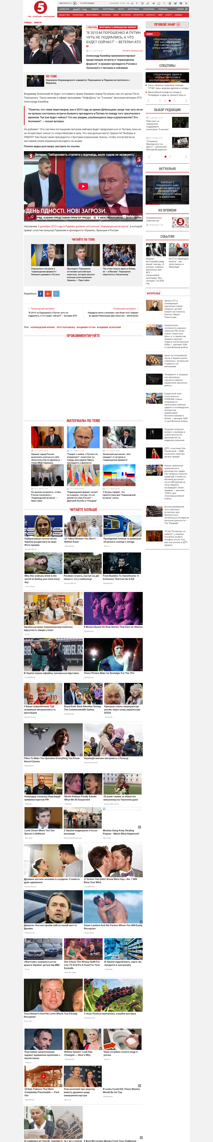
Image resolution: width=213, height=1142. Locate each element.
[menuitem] (64, 9)
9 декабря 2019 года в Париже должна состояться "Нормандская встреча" (83, 226)
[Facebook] (137, 3)
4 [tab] (174, 101)
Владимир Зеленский (109, 327)
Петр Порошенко (66, 327)
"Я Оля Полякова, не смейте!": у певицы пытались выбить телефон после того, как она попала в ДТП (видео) (175, 538)
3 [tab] (170, 101)
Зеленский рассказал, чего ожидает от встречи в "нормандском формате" (117, 457)
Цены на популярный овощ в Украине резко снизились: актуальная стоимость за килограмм (176, 361)
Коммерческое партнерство (154, 219)
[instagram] (142, 3)
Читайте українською (132, 50)
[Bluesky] (175, 3)
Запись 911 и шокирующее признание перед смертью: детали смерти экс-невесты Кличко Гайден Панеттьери (174, 309)
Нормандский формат (43, 327)
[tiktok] (148, 3)
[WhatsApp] (159, 3)
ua (128, 3)
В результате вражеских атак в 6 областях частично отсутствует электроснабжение (164, 88)
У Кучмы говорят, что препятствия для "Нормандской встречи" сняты (119, 495)
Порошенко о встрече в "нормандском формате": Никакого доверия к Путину (45, 271)
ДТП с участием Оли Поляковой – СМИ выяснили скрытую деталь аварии (174, 452)
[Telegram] (153, 3)
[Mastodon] (170, 3)
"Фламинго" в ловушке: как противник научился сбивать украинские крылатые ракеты (176, 380)
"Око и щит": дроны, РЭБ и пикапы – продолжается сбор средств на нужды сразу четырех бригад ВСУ (157, 148)
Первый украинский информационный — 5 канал (40, 9)
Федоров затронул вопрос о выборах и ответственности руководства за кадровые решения (174, 435)
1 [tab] (160, 101)
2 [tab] (165, 101)
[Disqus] (83, 380)
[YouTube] (181, 3)
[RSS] (186, 3)
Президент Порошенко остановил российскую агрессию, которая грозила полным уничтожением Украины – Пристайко (81, 274)
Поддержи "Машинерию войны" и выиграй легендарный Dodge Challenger (158, 125)
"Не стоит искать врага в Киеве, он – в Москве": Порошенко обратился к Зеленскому (119, 271)
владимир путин (86, 327)
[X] (164, 3)
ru (132, 3)
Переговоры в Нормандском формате (117, 27)
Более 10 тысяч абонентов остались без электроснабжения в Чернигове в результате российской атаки (167, 95)
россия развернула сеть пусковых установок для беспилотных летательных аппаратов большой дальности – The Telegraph (176, 515)
